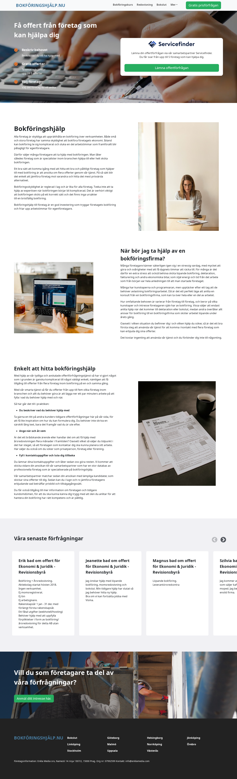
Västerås (152, 750)
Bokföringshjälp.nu (40, 5)
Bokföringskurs (123, 4)
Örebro (191, 744)
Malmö (111, 744)
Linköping (73, 744)
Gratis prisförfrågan (203, 5)
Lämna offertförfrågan (171, 68)
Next (221, 538)
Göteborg (113, 738)
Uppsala (112, 750)
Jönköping (193, 738)
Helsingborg (155, 738)
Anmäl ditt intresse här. (34, 698)
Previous (213, 538)
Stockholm (74, 750)
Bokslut (162, 4)
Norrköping (154, 744)
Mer (173, 4)
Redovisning (145, 4)
